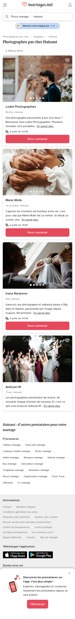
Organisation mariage (35, 476)
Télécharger (37, 604)
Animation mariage (39, 470)
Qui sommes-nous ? (43, 532)
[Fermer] (69, 573)
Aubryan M (13, 387)
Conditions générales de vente (20, 511)
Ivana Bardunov (17, 293)
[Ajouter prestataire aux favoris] (67, 60)
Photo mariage (43, 451)
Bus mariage (10, 463)
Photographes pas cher (16, 36)
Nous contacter (38, 139)
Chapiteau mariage (13, 470)
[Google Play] (41, 557)
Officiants (8, 482)
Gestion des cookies (46, 517)
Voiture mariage (56, 457)
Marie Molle (14, 200)
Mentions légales (26, 506)
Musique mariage (33, 457)
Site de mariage (49, 537)
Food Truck (58, 476)
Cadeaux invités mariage (16, 451)
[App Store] (15, 557)
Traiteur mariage (12, 444)
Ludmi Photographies (21, 107)
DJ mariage (24, 482)
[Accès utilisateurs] (70, 5)
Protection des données (16, 517)
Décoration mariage (32, 463)
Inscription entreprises (15, 532)
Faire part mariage (35, 444)
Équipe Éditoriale (12, 537)
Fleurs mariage (11, 476)
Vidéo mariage (11, 457)
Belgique (39, 36)
